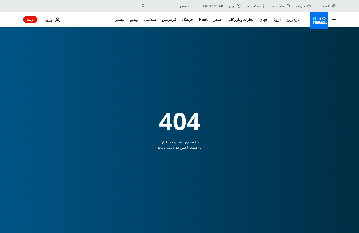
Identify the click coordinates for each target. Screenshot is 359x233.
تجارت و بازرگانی (240, 19)
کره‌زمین (169, 19)
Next (203, 19)
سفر (217, 19)
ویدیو (134, 19)
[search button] (143, 6)
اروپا (277, 19)
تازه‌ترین (293, 19)
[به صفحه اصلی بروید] (319, 20)
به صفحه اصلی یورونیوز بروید (179, 148)
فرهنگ (187, 19)
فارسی (326, 6)
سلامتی (150, 19)
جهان (263, 19)
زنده (30, 19)
